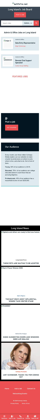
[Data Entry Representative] (8, 43)
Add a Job (12, 418)
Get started (11, 127)
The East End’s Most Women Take (21, 300)
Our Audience (12, 146)
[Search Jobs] (36, 23)
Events (28, 418)
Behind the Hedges (21, 334)
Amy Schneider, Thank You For (21, 376)
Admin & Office (19, 39)
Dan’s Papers (21, 296)
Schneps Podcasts (21, 372)
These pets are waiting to (21, 263)
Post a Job (20, 15)
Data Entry (25, 43)
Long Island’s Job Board (20, 9)
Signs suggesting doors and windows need (21, 338)
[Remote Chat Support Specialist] (8, 61)
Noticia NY (34, 418)
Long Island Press (21, 260)
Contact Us (20, 418)
